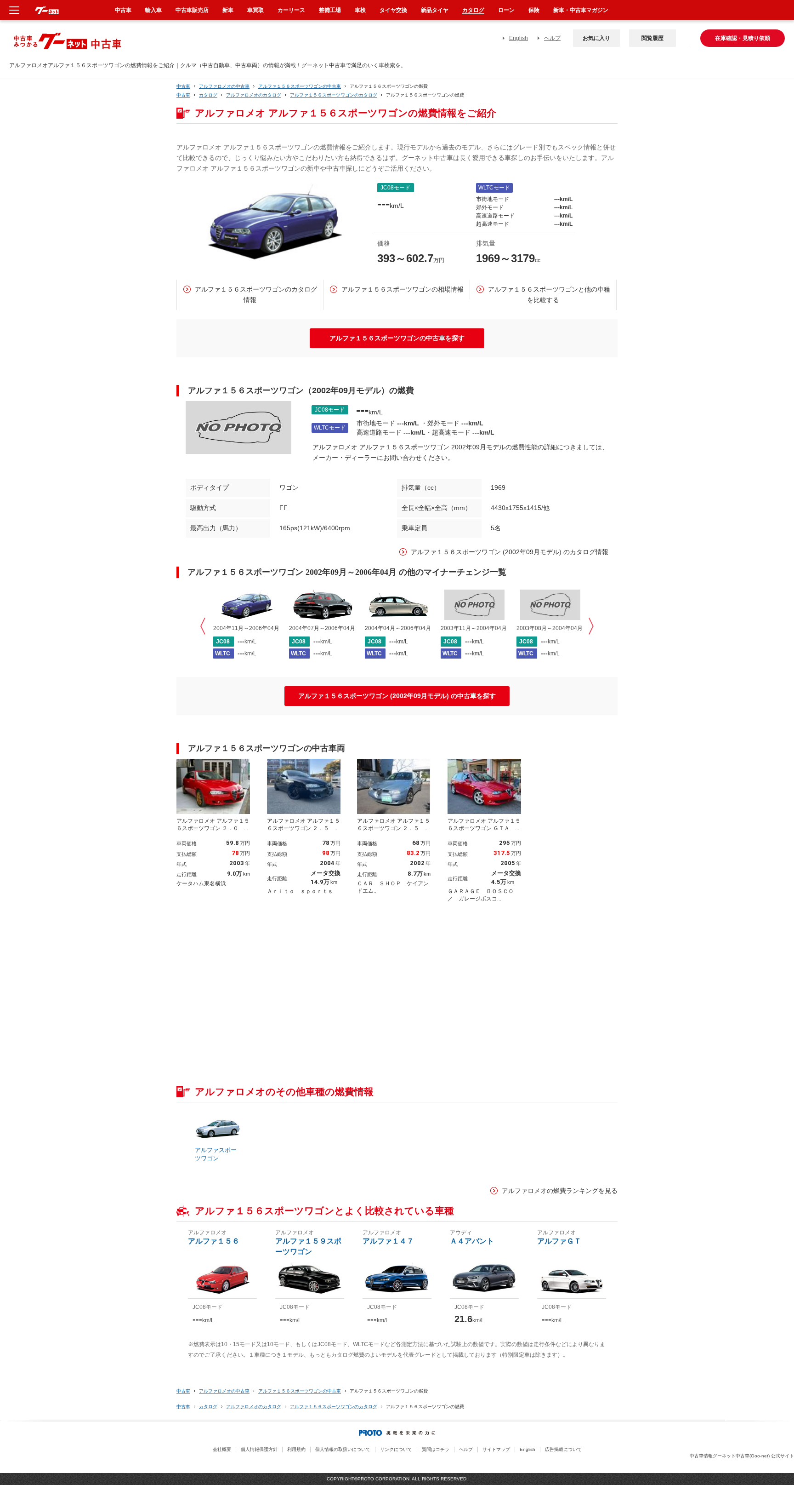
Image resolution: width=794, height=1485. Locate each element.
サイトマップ (496, 1449)
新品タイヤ (434, 10)
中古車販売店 (192, 10)
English (518, 38)
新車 (227, 10)
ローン (506, 10)
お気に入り (596, 38)
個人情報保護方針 (259, 1449)
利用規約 (296, 1449)
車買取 (255, 10)
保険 (533, 10)
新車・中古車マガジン (580, 10)
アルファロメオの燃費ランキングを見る (560, 1190)
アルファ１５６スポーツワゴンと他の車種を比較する (549, 295)
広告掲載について (563, 1449)
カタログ (208, 94)
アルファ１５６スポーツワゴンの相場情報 (402, 289)
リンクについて (396, 1449)
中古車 (183, 86)
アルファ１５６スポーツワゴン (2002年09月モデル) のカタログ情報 (509, 552)
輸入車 (153, 10)
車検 (360, 10)
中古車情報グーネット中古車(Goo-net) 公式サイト (742, 1455)
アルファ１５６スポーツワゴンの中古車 (299, 86)
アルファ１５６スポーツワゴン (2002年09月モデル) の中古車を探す (397, 695)
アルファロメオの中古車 (224, 86)
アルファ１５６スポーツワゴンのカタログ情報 (256, 295)
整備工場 (330, 10)
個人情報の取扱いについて (342, 1449)
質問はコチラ (435, 1449)
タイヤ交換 (393, 10)
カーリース (291, 10)
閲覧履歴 (652, 38)
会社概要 (222, 1449)
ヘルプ (552, 38)
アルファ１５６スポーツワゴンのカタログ (333, 94)
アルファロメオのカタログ (253, 94)
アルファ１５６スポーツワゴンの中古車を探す (397, 338)
